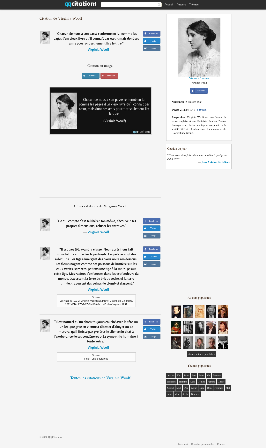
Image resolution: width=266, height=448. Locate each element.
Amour (170, 375)
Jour (169, 394)
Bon (209, 387)
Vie (208, 375)
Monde (217, 375)
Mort (177, 394)
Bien (186, 375)
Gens (192, 381)
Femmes (218, 387)
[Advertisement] (100, 168)
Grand (170, 387)
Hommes (171, 381)
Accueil (169, 4)
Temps (201, 381)
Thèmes (194, 4)
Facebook (183, 444)
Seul (178, 387)
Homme (183, 381)
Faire (201, 375)
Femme (211, 381)
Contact (221, 444)
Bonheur (195, 394)
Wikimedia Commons (199, 78)
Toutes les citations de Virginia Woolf (100, 377)
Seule (185, 394)
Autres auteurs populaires (201, 354)
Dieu (201, 387)
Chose (221, 381)
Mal (228, 387)
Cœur (194, 387)
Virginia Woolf (98, 49)
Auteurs (181, 4)
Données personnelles (202, 444)
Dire (186, 387)
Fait (179, 375)
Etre (194, 375)
